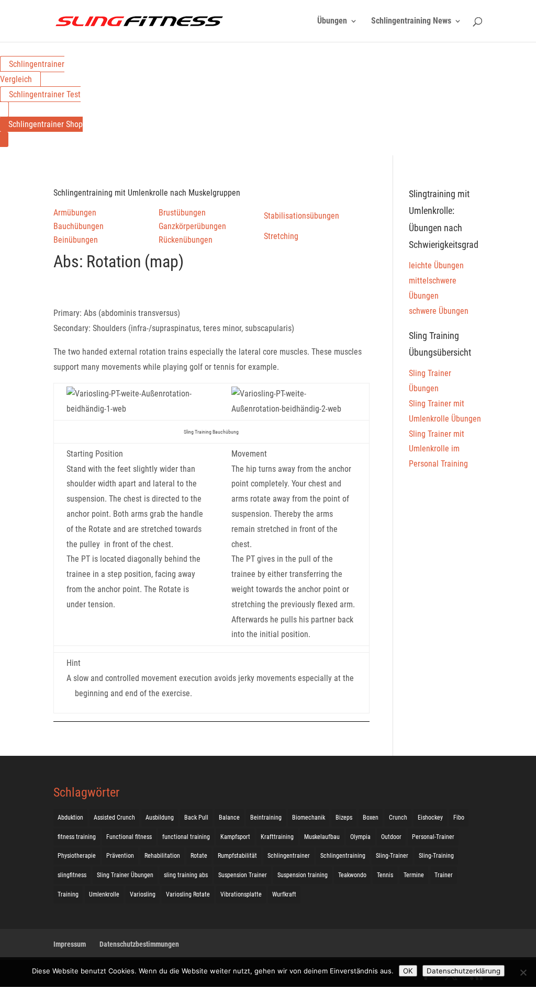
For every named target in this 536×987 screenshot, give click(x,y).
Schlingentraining (342, 855)
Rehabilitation (162, 855)
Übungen (332, 21)
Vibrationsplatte (241, 894)
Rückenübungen (186, 240)
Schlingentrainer (288, 855)
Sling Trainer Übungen (125, 875)
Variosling (142, 894)
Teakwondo (352, 875)
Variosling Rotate (188, 894)
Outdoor (391, 837)
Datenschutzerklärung (463, 971)
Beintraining (266, 817)
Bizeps (344, 817)
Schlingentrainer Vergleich (32, 71)
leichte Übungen (436, 265)
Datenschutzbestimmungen (139, 944)
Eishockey (430, 817)
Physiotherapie (77, 855)
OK (408, 971)
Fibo (458, 817)
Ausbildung (160, 817)
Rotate (199, 855)
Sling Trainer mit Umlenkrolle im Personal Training (438, 449)
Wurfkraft (284, 894)
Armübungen (74, 213)
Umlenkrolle (104, 894)
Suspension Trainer (242, 875)
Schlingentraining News (411, 21)
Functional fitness (129, 837)
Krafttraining (277, 837)
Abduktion (70, 817)
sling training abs (186, 875)
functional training (186, 837)
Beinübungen (75, 240)
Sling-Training (436, 855)
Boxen (370, 817)
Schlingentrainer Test (45, 94)
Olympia (360, 837)
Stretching (281, 236)
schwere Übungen (438, 311)
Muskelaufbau (322, 837)
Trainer (443, 875)
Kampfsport (235, 837)
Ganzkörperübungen (192, 226)
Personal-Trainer (433, 837)
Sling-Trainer (392, 855)
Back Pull (196, 817)
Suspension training (302, 875)
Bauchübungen (78, 226)
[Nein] (523, 972)
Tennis (385, 875)
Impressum (69, 944)
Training (68, 894)
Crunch (398, 817)
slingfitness (72, 875)
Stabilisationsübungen (301, 216)
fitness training (77, 837)
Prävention (120, 855)
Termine (414, 875)
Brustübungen (182, 213)
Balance (229, 817)
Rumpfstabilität (237, 855)
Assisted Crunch (114, 817)
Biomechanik (308, 817)
